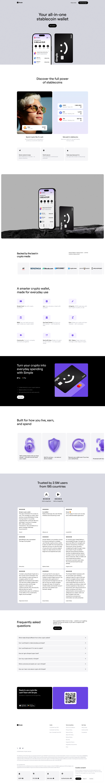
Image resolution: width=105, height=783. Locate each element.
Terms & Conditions (70, 727)
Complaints (84, 732)
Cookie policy (78, 775)
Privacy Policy (69, 730)
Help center (73, 2)
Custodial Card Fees (54, 730)
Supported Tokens (70, 742)
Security (68, 739)
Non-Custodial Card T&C (55, 732)
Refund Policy (69, 737)
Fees (67, 747)
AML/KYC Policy (69, 734)
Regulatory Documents (71, 744)
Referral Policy (69, 732)
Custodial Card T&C (54, 727)
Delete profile (85, 730)
